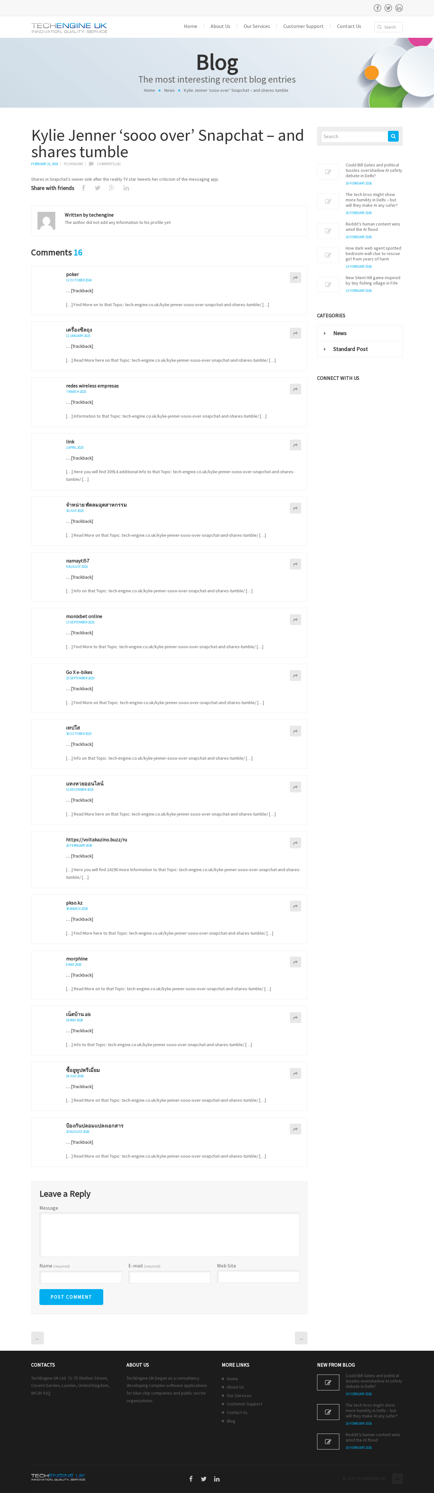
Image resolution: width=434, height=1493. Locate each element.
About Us (235, 1387)
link (70, 441)
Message (48, 1207)
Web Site (226, 1265)
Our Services (239, 1395)
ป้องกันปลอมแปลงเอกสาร (95, 1125)
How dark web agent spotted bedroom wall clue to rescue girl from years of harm (373, 253)
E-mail (144, 1266)
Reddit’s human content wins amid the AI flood (373, 226)
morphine (77, 958)
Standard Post (350, 349)
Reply (295, 277)
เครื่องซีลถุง (79, 329)
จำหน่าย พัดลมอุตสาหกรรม (96, 504)
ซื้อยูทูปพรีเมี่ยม (83, 1070)
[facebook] (377, 8)
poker (72, 274)
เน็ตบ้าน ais (78, 1014)
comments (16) (109, 164)
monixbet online (84, 616)
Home (149, 90)
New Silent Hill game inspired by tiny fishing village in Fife (373, 280)
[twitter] (388, 8)
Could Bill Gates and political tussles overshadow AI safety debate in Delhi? (374, 170)
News (169, 90)
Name (54, 1266)
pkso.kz (74, 902)
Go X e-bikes (79, 672)
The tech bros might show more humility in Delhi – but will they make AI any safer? (372, 200)
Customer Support (244, 1404)
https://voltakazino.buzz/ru (96, 839)
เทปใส (73, 727)
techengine (73, 164)
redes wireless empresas (92, 385)
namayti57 (77, 560)
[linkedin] (399, 8)
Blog (231, 1421)
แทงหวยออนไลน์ (85, 783)
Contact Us (237, 1412)
